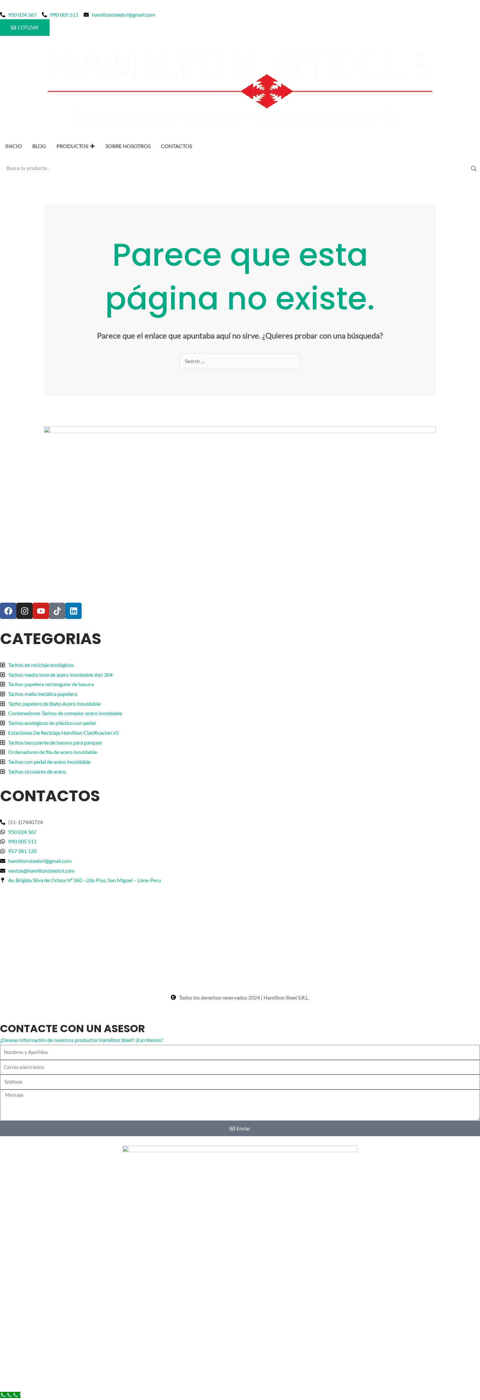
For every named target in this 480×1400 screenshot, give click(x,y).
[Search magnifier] (473, 168)
